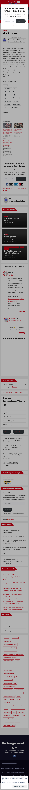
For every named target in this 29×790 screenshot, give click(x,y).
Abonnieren (21, 21)
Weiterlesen (14, 25)
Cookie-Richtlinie (15, 783)
